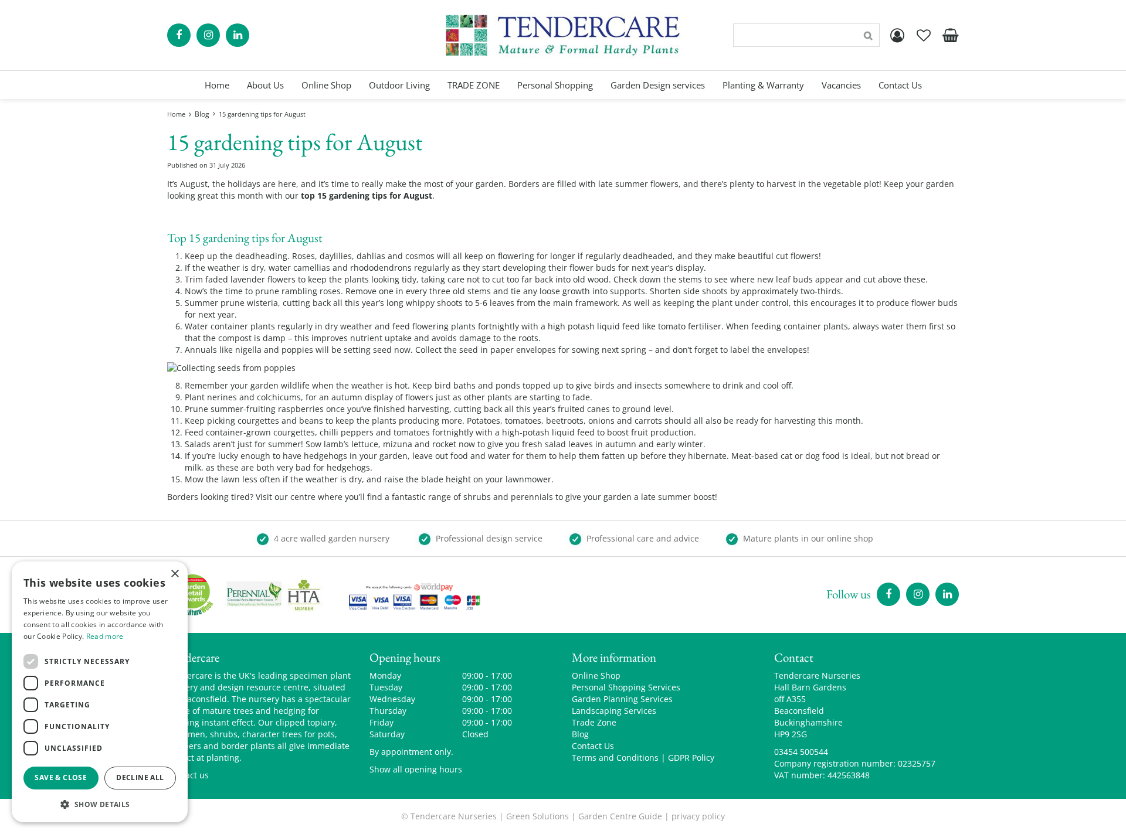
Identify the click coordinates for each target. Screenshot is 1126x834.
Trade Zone (594, 722)
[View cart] (950, 35)
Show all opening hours (415, 769)
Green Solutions (537, 816)
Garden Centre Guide (620, 816)
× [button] (174, 574)
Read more (105, 636)
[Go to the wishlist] (923, 35)
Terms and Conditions (615, 757)
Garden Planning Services (622, 698)
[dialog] (100, 691)
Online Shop (596, 675)
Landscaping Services (614, 710)
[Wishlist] (923, 35)
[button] (99, 804)
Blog (580, 734)
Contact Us (593, 745)
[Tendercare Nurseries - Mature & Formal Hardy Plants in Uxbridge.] (563, 35)
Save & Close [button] (61, 777)
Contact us (188, 775)
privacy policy (698, 816)
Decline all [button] (140, 777)
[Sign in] (897, 35)
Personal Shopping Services (626, 687)
